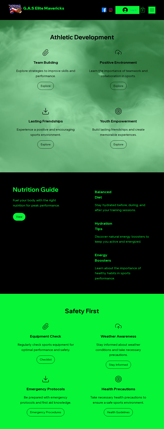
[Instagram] (110, 10)
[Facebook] (104, 10)
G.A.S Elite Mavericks (43, 8)
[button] (142, 9)
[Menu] (151, 10)
